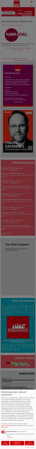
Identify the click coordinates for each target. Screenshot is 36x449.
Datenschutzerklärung (7, 425)
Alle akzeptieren (29, 443)
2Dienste (9, 437)
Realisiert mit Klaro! (29, 447)
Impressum (4, 427)
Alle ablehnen (5, 443)
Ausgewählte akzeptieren (17, 443)
